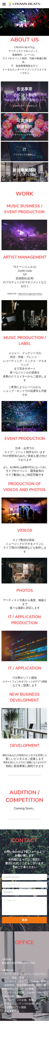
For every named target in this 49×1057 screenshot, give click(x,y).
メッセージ (9, 900)
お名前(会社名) (11, 877)
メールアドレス (11, 884)
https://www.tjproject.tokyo (30, 293)
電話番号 (8, 892)
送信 (24, 920)
